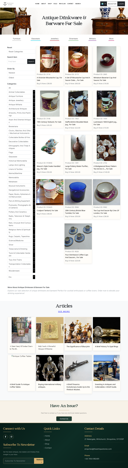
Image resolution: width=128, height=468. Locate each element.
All (10, 88)
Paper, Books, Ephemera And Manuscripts (22, 195)
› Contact (48, 448)
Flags (22, 152)
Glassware (35, 39)
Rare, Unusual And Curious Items (22, 223)
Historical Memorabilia (22, 160)
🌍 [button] (102, 4)
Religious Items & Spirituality (22, 230)
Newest (12, 73)
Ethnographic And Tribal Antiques (22, 146)
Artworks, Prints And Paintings (22, 114)
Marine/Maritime (22, 173)
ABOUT (43, 3)
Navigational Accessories (22, 189)
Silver (22, 244)
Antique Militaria (22, 104)
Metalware (22, 181)
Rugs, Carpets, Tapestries (22, 236)
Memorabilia (22, 177)
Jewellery (55, 39)
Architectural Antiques (22, 108)
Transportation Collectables (22, 265)
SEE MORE (64, 311)
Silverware (73, 39)
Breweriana (22, 126)
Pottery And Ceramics (22, 211)
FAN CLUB (62, 3)
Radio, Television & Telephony (22, 217)
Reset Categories (16, 52)
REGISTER (112, 4)
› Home (47, 436)
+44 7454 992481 (92, 459)
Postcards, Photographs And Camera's (22, 206)
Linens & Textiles (22, 168)
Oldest (11, 78)
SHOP (50, 3)
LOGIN (121, 4)
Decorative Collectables (22, 141)
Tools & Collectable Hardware (22, 254)
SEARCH (78, 3)
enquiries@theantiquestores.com (98, 449)
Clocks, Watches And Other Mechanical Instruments (22, 131)
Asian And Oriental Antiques (22, 120)
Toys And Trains (22, 259)
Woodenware (22, 270)
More (111, 39)
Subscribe (41, 461)
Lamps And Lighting (22, 164)
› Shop (46, 444)
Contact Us (64, 419)
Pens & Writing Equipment (22, 200)
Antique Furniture (22, 95)
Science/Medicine (22, 240)
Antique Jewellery (22, 100)
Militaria (92, 39)
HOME (37, 3)
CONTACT (70, 3)
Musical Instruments (22, 185)
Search (31, 61)
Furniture (16, 39)
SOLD (55, 3)
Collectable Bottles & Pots (22, 137)
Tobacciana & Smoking (22, 248)
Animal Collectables (22, 91)
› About (47, 440)
